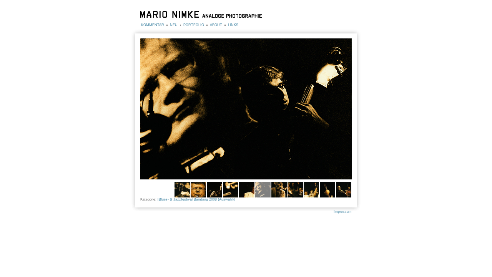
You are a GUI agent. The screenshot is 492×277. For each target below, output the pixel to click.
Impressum (343, 212)
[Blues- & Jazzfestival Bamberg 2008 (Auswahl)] (196, 199)
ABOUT (216, 25)
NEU (174, 25)
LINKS (233, 25)
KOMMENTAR (152, 25)
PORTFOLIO (193, 25)
